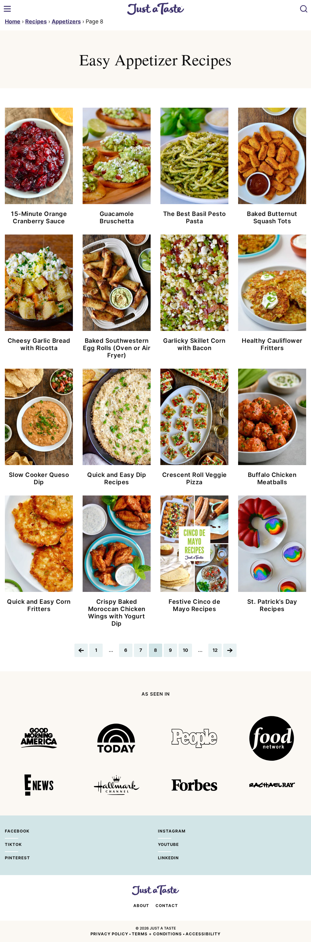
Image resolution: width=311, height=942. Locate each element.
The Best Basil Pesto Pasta (194, 217)
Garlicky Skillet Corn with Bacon (194, 344)
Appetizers (66, 21)
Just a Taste (155, 8)
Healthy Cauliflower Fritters (272, 344)
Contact (167, 905)
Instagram (164, 831)
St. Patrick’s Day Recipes (272, 605)
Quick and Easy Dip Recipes (116, 478)
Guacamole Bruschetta (117, 217)
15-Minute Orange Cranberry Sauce (39, 217)
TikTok (11, 844)
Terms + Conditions (157, 933)
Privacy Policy (109, 933)
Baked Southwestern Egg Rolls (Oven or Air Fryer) (116, 348)
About (141, 905)
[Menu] (7, 9)
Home (12, 21)
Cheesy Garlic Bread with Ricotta (39, 344)
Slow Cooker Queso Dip (39, 478)
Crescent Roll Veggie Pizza (194, 478)
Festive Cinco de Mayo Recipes (194, 605)
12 (217, 652)
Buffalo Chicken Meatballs (272, 478)
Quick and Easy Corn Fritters (39, 605)
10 (187, 652)
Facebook (11, 831)
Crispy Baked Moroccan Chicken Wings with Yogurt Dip (116, 612)
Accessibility (203, 933)
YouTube (164, 844)
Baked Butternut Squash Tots (272, 217)
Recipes (36, 21)
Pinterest (11, 857)
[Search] (303, 9)
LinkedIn (164, 857)
